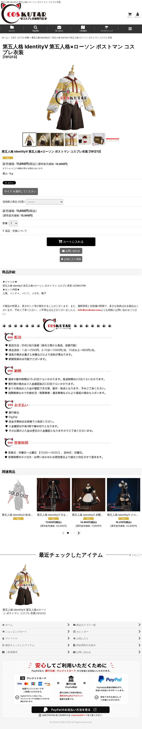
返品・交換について (16, 230)
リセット (136, 555)
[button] (35, 28)
